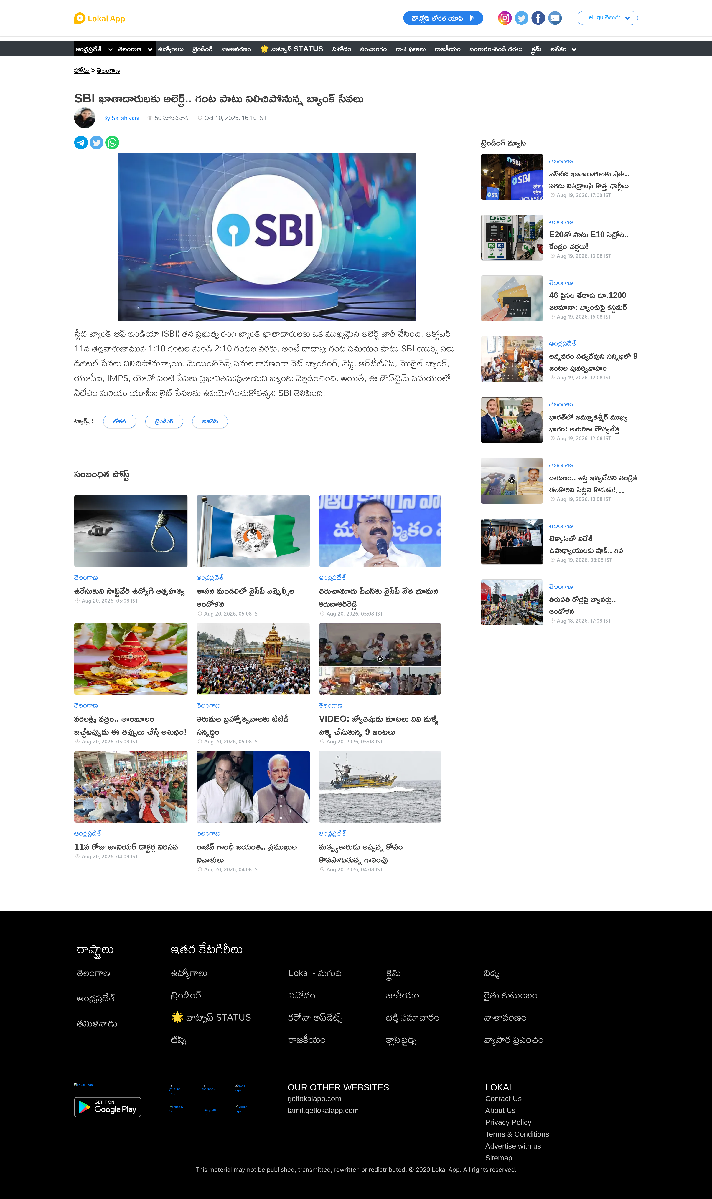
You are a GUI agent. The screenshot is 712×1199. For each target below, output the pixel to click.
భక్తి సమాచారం (413, 1016)
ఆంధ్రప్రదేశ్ (88, 49)
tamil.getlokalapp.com (323, 1110)
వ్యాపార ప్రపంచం (514, 1039)
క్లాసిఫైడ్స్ (401, 1039)
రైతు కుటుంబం (511, 994)
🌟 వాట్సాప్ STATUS (211, 1016)
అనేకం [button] (558, 49)
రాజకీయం (307, 1039)
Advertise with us (513, 1146)
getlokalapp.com (314, 1098)
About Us (500, 1110)
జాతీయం (402, 994)
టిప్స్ (178, 1039)
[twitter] (97, 144)
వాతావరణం (505, 1016)
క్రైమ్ (393, 972)
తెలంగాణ (129, 49)
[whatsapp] (113, 144)
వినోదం (302, 994)
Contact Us (503, 1098)
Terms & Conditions (517, 1134)
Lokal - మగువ (315, 972)
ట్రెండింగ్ (186, 994)
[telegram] (82, 144)
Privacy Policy (508, 1122)
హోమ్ (82, 70)
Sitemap (498, 1158)
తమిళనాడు (97, 1022)
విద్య (491, 972)
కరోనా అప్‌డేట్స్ (315, 1016)
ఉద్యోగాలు (189, 972)
